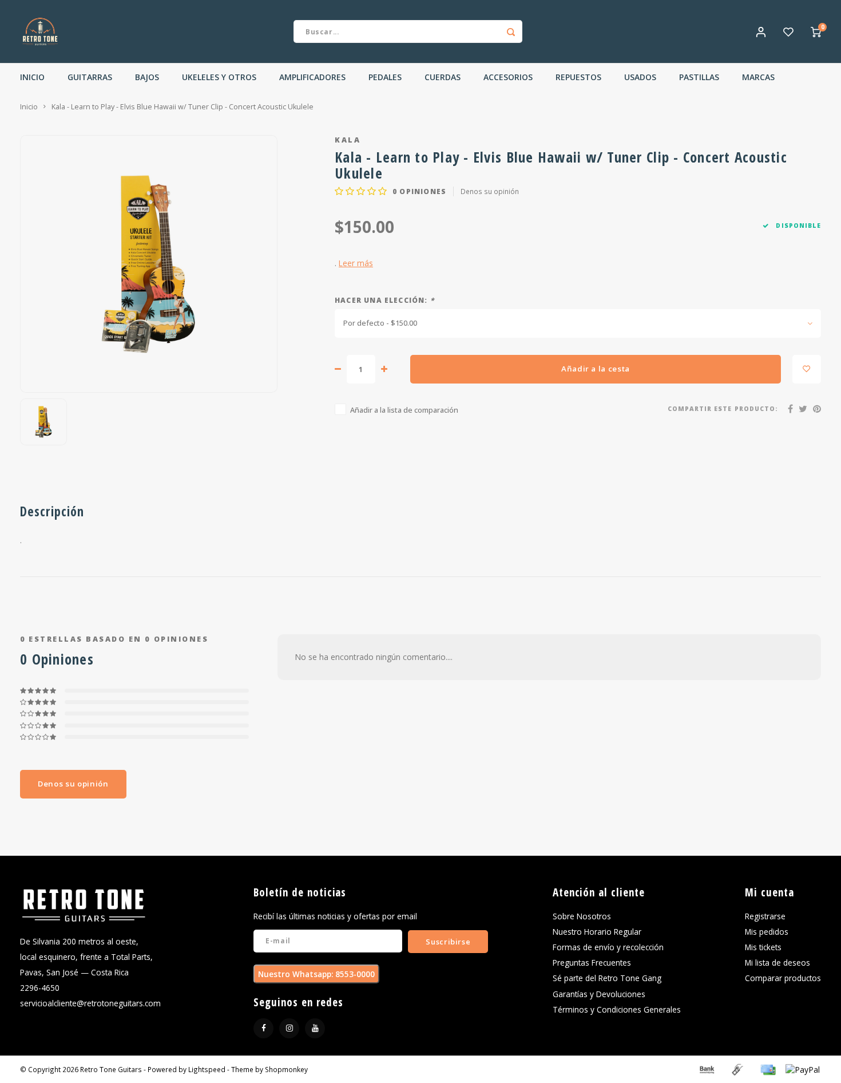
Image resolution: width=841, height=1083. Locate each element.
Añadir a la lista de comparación (404, 410)
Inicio (32, 77)
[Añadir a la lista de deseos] (806, 369)
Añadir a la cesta (595, 368)
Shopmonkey (286, 1069)
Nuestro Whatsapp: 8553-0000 (316, 974)
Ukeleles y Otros (219, 77)
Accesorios (508, 77)
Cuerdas (443, 77)
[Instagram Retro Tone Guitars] (289, 1028)
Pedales (385, 77)
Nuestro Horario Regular (597, 931)
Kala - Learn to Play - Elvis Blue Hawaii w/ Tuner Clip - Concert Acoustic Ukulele (182, 107)
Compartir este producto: (723, 409)
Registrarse (765, 916)
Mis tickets (763, 947)
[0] (816, 31)
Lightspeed (206, 1069)
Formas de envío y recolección (608, 947)
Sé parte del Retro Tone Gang (607, 978)
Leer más (356, 263)
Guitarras (90, 77)
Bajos (147, 77)
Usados (640, 77)
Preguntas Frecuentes (592, 962)
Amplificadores (312, 77)
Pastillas (699, 77)
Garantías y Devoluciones (599, 994)
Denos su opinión (490, 191)
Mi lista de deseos (777, 962)
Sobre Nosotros (582, 916)
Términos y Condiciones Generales (617, 1009)
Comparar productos (783, 978)
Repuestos (578, 77)
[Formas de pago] (706, 1068)
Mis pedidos (766, 931)
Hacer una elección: (384, 300)
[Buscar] (510, 31)
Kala (347, 140)
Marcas (758, 77)
